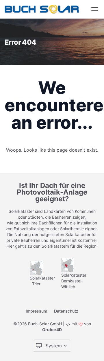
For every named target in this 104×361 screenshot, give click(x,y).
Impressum (36, 311)
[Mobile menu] (95, 9)
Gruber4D (52, 329)
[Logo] (43, 9)
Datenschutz (66, 311)
